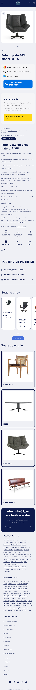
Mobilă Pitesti (12, 552)
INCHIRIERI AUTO (9, 654)
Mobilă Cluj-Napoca (22, 540)
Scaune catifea (25, 593)
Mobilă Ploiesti (8, 549)
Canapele (27, 610)
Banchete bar (26, 605)
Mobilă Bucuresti (9, 540)
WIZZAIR (6, 670)
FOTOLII (7, 463)
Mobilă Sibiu (8, 554)
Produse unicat (22, 588)
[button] (2, 3)
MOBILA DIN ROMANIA (10, 621)
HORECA (23, 566)
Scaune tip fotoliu (9, 588)
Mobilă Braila (18, 549)
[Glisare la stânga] (14, 46)
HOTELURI (6, 662)
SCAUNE (7, 385)
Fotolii (21, 610)
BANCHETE (8, 502)
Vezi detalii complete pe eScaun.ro (14, 118)
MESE (5, 424)
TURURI (6, 666)
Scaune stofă (14, 593)
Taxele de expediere (12, 130)
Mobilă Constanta (18, 542)
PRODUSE (22, 564)
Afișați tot (18, 338)
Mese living (24, 596)
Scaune (6, 581)
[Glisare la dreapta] (22, 46)
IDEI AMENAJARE (17, 561)
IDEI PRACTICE (8, 629)
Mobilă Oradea (25, 547)
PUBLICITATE (8, 569)
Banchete (6, 608)
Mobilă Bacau (22, 552)
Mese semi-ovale (21, 600)
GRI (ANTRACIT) (8, 138)
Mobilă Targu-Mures (19, 554)
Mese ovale (14, 603)
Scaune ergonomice (10, 586)
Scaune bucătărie (16, 581)
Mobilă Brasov (16, 545)
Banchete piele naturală (19, 608)
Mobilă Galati (14, 547)
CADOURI (16, 566)
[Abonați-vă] (29, 528)
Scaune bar (12, 583)
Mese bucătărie (13, 596)
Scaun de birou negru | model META (7, 314)
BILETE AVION (7, 658)
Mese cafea (16, 598)
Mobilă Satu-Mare (15, 559)
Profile (5, 674)
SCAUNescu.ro (15, 689)
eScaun (9, 203)
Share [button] (5, 250)
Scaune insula (22, 583)
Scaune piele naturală (10, 591)
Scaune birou (23, 586)
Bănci (21, 603)
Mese (5, 596)
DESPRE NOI (21, 226)
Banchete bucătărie (13, 605)
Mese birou (7, 598)
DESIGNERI (8, 566)
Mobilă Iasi (7, 542)
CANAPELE (8, 571)
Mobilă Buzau (16, 557)
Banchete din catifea (10, 610)
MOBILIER (15, 564)
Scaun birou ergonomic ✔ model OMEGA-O (23, 321)
